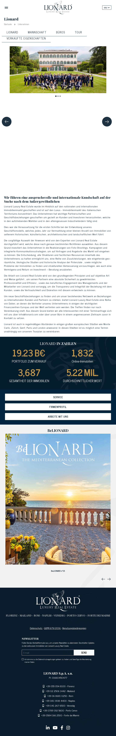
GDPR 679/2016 (52, 628)
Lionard (12, 32)
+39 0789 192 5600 (54, 710)
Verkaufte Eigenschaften (26, 38)
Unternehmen (23, 24)
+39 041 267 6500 (55, 705)
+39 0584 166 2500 (52, 715)
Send (84, 653)
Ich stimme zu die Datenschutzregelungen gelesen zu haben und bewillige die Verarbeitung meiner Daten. (57, 660)
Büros (60, 32)
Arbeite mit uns (58, 417)
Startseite (8, 24)
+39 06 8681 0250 (57, 696)
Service (58, 397)
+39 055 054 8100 (56, 686)
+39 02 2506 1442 (55, 691)
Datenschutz (36, 628)
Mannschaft (37, 32)
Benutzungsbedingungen (74, 628)
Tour (78, 32)
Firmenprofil (58, 407)
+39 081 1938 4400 (56, 701)
